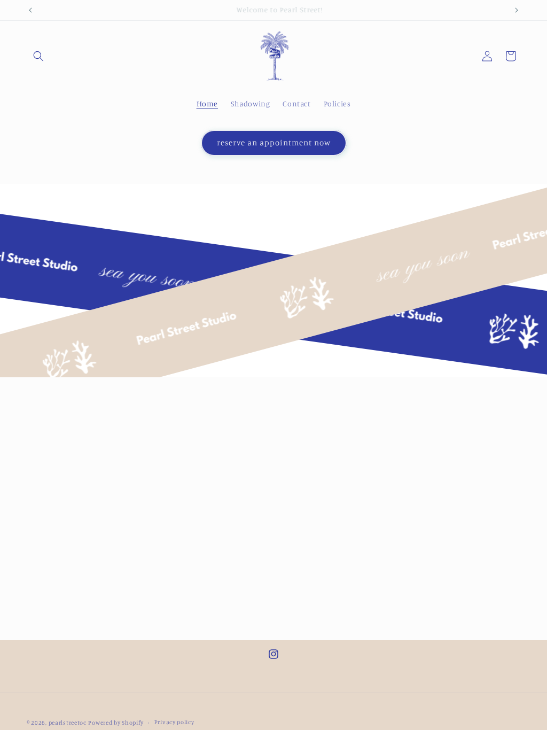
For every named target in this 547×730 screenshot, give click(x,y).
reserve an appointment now (274, 142)
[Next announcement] (516, 10)
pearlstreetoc (68, 722)
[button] (38, 56)
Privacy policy (174, 722)
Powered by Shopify (116, 722)
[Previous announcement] (30, 10)
